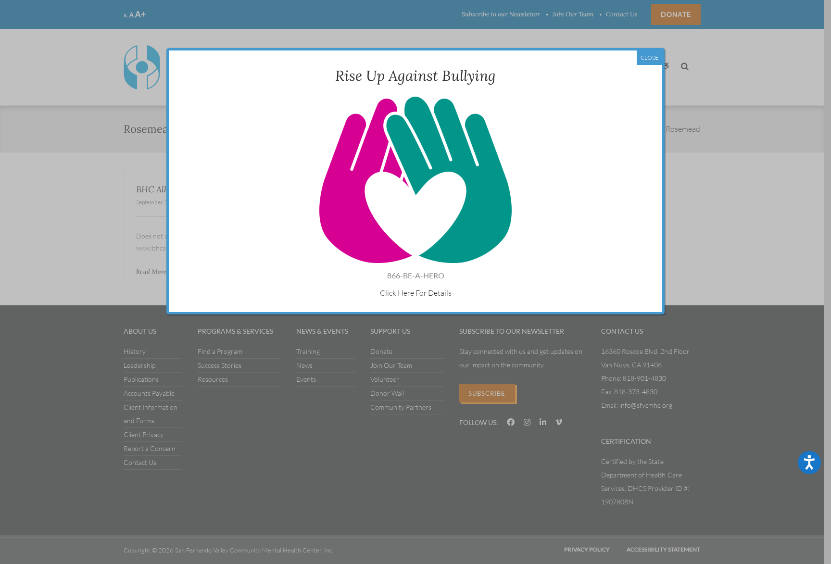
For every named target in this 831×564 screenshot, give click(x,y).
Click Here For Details (416, 293)
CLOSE (649, 57)
